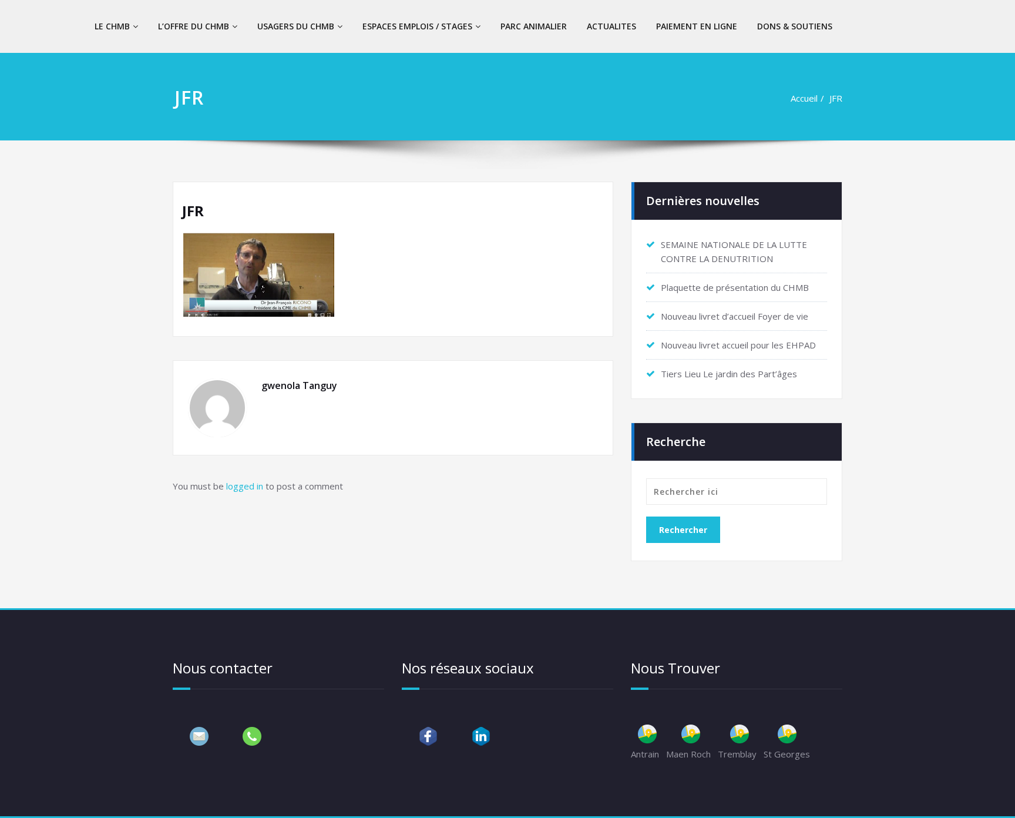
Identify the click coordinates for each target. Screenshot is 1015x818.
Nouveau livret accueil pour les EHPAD (738, 345)
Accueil (804, 98)
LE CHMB (112, 26)
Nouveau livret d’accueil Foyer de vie (734, 316)
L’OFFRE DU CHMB (193, 26)
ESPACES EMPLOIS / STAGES (417, 26)
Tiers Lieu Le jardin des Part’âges (729, 374)
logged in (244, 486)
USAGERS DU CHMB (295, 26)
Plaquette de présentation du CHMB (735, 287)
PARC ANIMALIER (533, 26)
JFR (835, 98)
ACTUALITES (611, 26)
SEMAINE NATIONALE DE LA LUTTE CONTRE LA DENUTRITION (734, 251)
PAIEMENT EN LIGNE (696, 26)
